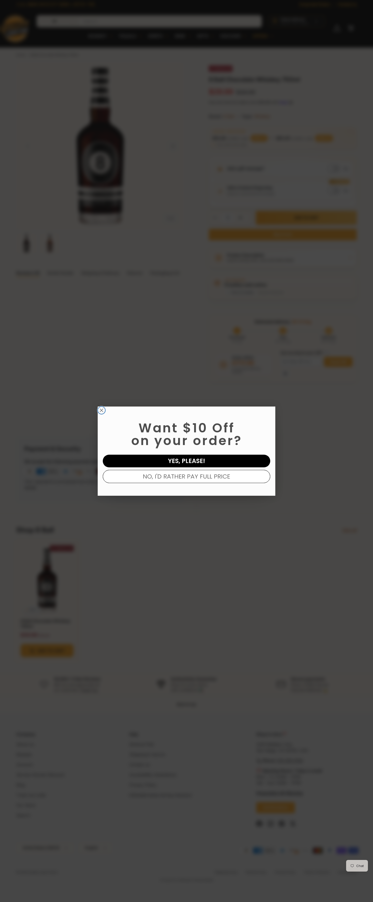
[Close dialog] (101, 410)
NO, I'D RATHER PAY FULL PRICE (186, 476)
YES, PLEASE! (186, 461)
